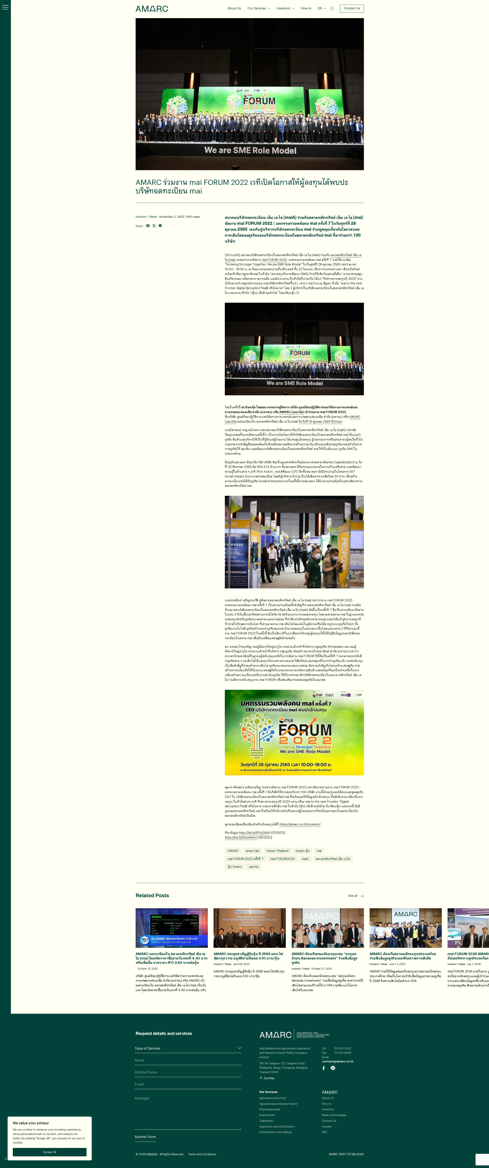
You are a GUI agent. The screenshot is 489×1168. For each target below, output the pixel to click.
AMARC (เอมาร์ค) (291, 411)
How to (306, 8)
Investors (283, 8)
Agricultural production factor (278, 1104)
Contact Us (352, 8)
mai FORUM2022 (282, 858)
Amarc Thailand (277, 850)
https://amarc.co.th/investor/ (300, 824)
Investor (141, 216)
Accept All (49, 1152)
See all (352, 895)
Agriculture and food (272, 1098)
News (153, 216)
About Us (234, 8)
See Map (269, 1078)
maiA (305, 858)
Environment (267, 1115)
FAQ (324, 1132)
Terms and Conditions (202, 1154)
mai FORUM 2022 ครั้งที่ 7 (245, 858)
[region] (50, 1138)
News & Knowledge (334, 1115)
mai (319, 850)
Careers (327, 1126)
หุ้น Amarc (235, 866)
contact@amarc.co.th (337, 1061)
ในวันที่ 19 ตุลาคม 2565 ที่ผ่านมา (320, 421)
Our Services (257, 8)
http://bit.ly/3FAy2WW (254, 832)
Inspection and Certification (277, 1126)
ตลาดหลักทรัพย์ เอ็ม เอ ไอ (333, 858)
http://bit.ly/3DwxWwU (241, 837)
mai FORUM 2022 (274, 259)
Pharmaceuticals (269, 1109)
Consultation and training (275, 1132)
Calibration (266, 1121)
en (322, 20)
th (321, 14)
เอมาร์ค (254, 866)
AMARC (152, 8)
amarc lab (252, 850)
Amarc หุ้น (303, 850)
